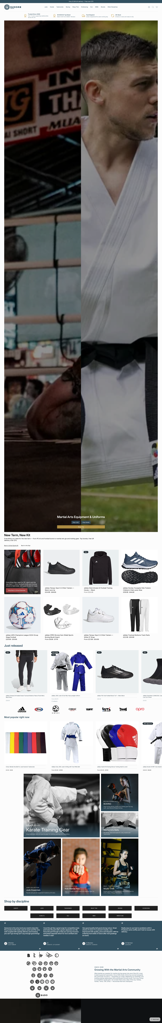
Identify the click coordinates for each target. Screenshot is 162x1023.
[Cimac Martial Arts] (72, 709)
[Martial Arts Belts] (119, 824)
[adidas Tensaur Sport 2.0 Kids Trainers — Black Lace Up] (61, 568)
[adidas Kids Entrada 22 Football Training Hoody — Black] (100, 568)
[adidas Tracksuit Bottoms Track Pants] (139, 615)
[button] (46, 7)
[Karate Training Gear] (62, 805)
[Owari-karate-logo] (55, 709)
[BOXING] (119, 792)
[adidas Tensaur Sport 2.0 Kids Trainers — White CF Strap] (100, 615)
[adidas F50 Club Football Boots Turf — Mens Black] (117, 671)
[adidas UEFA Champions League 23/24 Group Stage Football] (22, 615)
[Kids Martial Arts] (81, 867)
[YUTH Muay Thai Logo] (106, 709)
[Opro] (140, 709)
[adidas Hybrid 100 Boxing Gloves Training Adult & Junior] (117, 742)
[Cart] (157, 7)
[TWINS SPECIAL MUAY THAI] (123, 709)
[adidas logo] (22, 709)
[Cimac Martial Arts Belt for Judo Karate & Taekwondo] (25, 742)
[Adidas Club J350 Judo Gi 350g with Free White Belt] (71, 742)
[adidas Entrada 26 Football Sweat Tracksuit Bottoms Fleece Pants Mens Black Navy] (25, 671)
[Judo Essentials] (42, 867)
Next (159, 671)
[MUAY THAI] (119, 867)
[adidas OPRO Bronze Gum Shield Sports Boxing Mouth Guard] (61, 615)
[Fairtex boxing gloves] (38, 709)
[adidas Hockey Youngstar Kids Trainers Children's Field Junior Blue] (139, 568)
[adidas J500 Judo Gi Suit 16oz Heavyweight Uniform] (71, 671)
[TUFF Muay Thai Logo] (89, 709)
